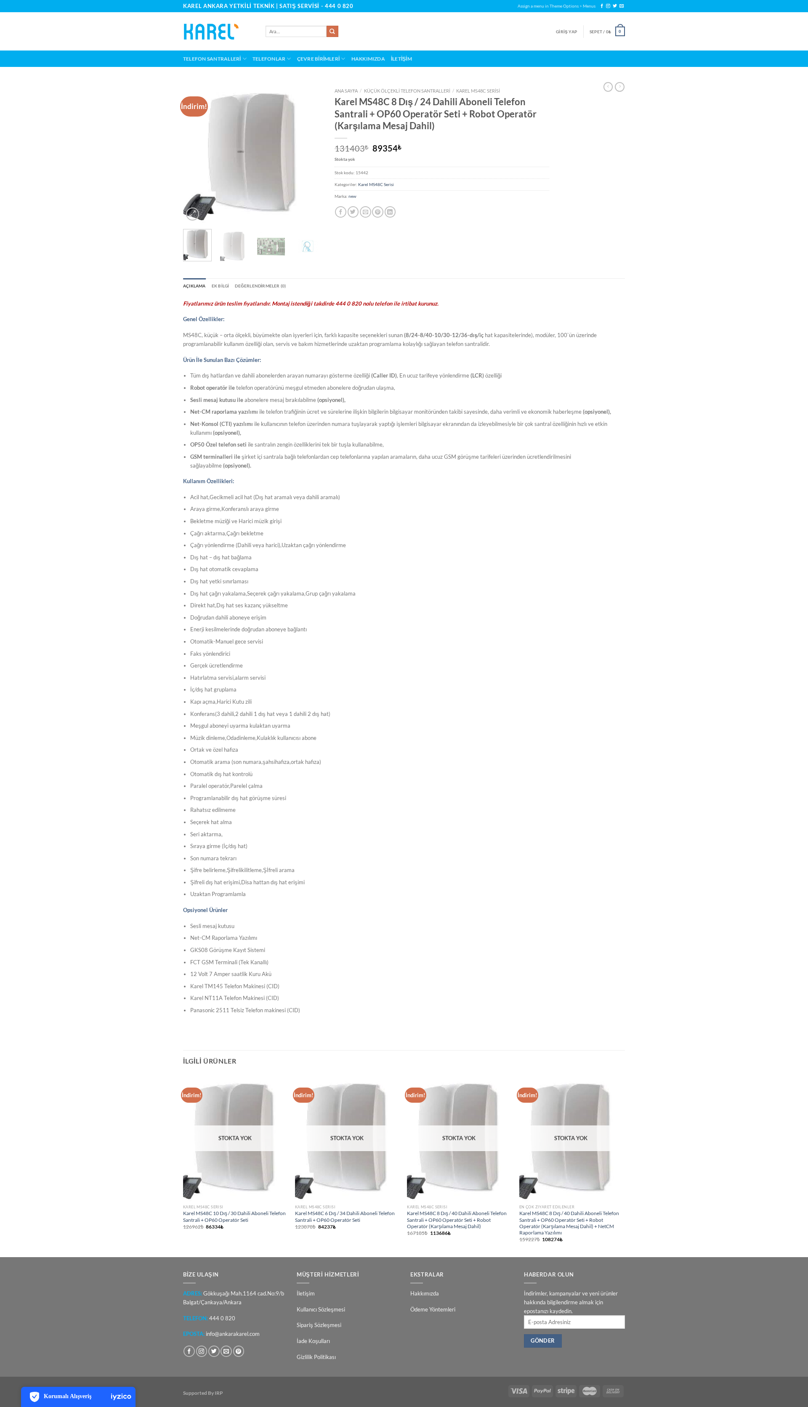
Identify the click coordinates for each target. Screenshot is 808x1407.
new (352, 196)
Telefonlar (268, 58)
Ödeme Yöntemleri (432, 1309)
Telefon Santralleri (212, 58)
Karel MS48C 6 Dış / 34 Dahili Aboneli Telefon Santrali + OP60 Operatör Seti (345, 1216)
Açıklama (194, 285)
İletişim (401, 58)
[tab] (194, 286)
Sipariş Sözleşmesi (319, 1325)
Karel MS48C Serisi (478, 90)
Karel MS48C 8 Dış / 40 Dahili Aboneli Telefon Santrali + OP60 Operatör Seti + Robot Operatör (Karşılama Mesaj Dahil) (457, 1219)
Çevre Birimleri (318, 58)
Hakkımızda (368, 58)
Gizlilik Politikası (316, 1357)
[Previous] (196, 153)
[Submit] (332, 31)
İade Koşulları (313, 1341)
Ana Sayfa (346, 90)
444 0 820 (339, 6)
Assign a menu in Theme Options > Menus (556, 5)
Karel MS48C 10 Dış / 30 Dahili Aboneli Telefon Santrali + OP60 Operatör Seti (234, 1216)
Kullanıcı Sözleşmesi (321, 1309)
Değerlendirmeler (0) (260, 285)
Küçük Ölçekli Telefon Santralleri (407, 90)
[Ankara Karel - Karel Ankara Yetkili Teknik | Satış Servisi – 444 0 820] (218, 31)
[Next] (308, 153)
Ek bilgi (220, 285)
